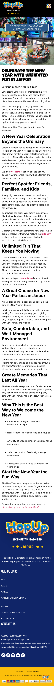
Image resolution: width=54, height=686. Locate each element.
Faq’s (4, 585)
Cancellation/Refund (13, 597)
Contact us (7, 618)
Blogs (4, 606)
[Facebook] (3, 655)
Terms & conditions (33, 671)
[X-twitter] (23, 655)
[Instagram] (8, 655)
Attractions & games (13, 612)
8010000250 (15, 636)
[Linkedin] (13, 655)
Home (4, 579)
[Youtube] (18, 655)
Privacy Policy (19, 671)
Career (5, 591)
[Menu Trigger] (48, 5)
